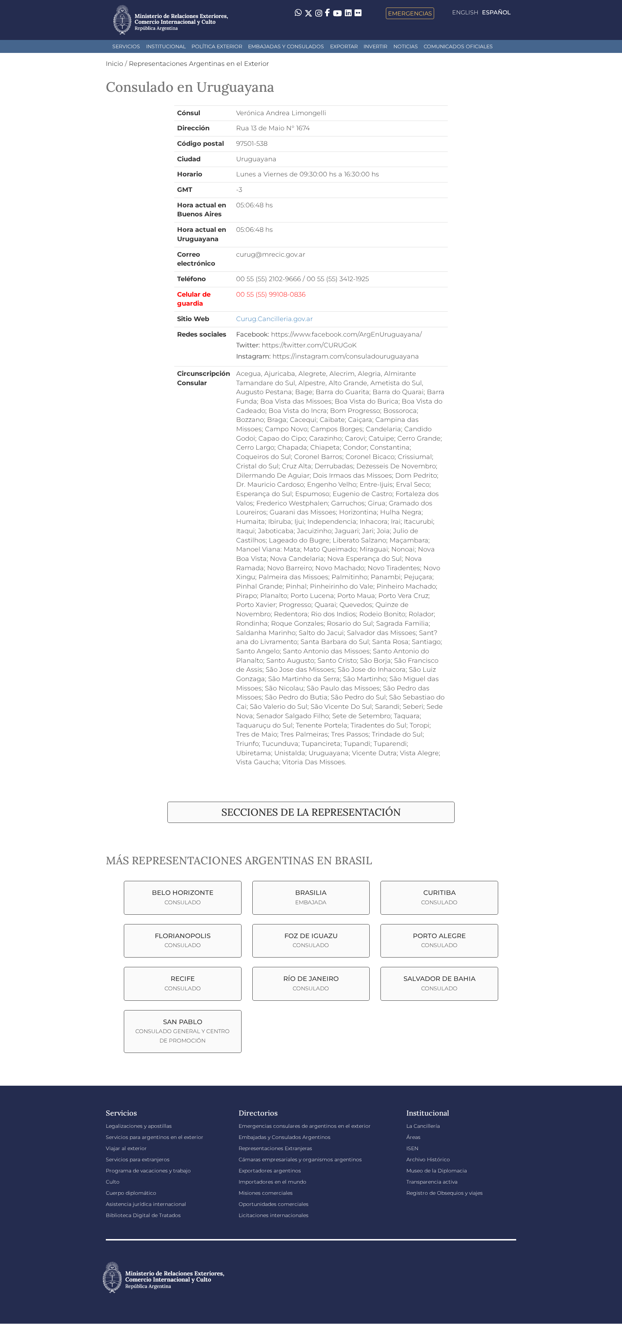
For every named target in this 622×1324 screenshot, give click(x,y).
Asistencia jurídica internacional (146, 1204)
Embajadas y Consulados (286, 46)
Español (496, 12)
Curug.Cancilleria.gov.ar (274, 319)
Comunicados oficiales (458, 46)
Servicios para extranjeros (138, 1159)
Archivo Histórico (428, 1159)
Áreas (413, 1137)
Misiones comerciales (266, 1193)
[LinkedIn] (348, 13)
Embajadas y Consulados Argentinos (284, 1137)
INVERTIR (375, 46)
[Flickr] (358, 13)
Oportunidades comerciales (273, 1204)
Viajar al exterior (126, 1148)
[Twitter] (308, 13)
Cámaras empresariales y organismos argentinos (300, 1159)
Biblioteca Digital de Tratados (143, 1215)
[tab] (311, 812)
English (465, 12)
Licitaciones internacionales (273, 1215)
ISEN (412, 1148)
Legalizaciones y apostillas (139, 1126)
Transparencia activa (432, 1182)
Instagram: (253, 356)
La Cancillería (423, 1126)
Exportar (344, 46)
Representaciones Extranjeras (275, 1148)
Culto (113, 1182)
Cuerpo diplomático (131, 1193)
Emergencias (410, 13)
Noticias (405, 46)
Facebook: (252, 334)
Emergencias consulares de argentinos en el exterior (305, 1126)
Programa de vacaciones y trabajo (148, 1170)
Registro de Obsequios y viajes (444, 1193)
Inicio (114, 64)
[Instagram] (318, 13)
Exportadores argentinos (270, 1170)
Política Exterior (216, 46)
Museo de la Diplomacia (436, 1170)
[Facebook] (327, 13)
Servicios (126, 46)
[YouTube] (337, 13)
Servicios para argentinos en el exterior (154, 1137)
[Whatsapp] (298, 13)
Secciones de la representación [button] (311, 812)
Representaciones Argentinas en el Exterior (199, 64)
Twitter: (248, 345)
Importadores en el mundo (272, 1182)
